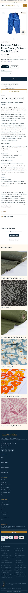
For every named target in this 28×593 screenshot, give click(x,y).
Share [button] (4, 211)
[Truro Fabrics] (10, 5)
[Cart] (25, 5)
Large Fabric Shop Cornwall (20, 575)
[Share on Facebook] (2, 98)
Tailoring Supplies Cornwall (6, 562)
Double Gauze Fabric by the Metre (11, 278)
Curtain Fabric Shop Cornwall (6, 565)
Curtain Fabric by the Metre (20, 555)
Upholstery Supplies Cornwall (20, 569)
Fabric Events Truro (18, 570)
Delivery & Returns (5, 487)
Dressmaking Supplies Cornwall (7, 557)
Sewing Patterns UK (18, 558)
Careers (3, 519)
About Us (3, 479)
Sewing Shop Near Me (19, 562)
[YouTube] (12, 450)
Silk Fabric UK (17, 553)
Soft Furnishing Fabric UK (6, 567)
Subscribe (14, 532)
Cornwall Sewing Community (6, 575)
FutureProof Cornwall (17, 591)
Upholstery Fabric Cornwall (6, 555)
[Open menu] (2, 5)
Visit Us (3, 507)
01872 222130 (6, 445)
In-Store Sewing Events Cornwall (7, 570)
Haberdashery (4, 470)
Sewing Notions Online (5, 560)
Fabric (2, 460)
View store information (9, 88)
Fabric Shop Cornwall (19, 548)
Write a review (14, 235)
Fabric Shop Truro (4, 548)
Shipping (9, 56)
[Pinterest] (9, 450)
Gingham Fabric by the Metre (10, 426)
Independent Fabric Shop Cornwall (7, 574)
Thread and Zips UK (18, 560)
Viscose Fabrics (6, 367)
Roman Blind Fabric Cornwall (20, 567)
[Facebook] (2, 450)
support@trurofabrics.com (8, 447)
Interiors (3, 465)
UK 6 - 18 (5, 66)
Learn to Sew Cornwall (19, 572)
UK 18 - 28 (15, 66)
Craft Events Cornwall (5, 572)
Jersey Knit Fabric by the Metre (11, 396)
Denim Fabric (5, 308)
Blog (2, 494)
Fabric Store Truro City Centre (20, 574)
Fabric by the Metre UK (5, 552)
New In (2, 457)
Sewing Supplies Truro (19, 557)
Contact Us (3, 482)
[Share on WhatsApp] (13, 98)
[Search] (17, 5)
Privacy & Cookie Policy (6, 484)
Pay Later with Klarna (5, 502)
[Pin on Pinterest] (6, 98)
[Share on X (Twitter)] (10, 98)
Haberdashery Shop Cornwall (6, 558)
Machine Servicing (5, 504)
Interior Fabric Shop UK (5, 569)
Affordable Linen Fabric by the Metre (12, 337)
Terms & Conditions (5, 492)
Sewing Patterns (4, 462)
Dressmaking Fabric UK (19, 550)
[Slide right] (17, 38)
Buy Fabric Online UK (5, 550)
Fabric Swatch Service (6, 489)
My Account (3, 514)
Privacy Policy (3, 588)
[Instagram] (6, 450)
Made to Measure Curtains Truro (21, 565)
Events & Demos (4, 472)
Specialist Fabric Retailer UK (6, 577)
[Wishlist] (21, 5)
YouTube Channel (5, 517)
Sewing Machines (5, 467)
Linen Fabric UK (4, 553)
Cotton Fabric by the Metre (20, 552)
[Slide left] (10, 38)
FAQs (2, 509)
